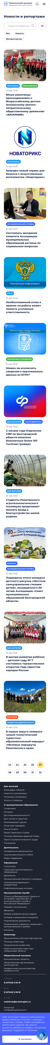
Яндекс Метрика (10, 1019)
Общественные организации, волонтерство (19, 963)
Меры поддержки (13, 858)
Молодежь (13, 86)
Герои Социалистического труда (21, 839)
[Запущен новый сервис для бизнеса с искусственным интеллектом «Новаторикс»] (25, 141)
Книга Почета (11, 829)
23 (9, 764)
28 (9, 772)
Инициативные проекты (16, 959)
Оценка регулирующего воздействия (16, 883)
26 (32, 764)
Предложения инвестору (17, 945)
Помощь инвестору (14, 941)
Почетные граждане (14, 825)
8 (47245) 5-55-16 (12, 982)
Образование (30, 86)
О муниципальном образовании (21, 805)
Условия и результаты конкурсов (21, 917)
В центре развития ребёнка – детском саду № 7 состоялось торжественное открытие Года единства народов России (25, 663)
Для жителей (14, 422)
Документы (9, 875)
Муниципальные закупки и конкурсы (23, 879)
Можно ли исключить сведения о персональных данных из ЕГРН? (24, 371)
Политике (32, 1030)
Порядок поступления (15, 907)
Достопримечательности (17, 815)
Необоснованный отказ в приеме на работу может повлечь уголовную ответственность (23, 307)
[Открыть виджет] (42, 1034)
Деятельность (11, 847)
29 (17, 772)
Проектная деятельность (20, 722)
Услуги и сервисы (13, 800)
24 (17, 764)
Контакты (8, 930)
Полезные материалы (15, 797)
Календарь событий (14, 790)
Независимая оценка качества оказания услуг (19, 969)
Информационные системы (18, 888)
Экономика (13, 162)
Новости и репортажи (15, 793)
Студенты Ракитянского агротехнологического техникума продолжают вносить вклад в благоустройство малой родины (23, 508)
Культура (12, 717)
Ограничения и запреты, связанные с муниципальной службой (23, 925)
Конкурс (11, 563)
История (8, 812)
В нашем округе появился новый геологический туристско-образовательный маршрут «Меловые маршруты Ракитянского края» (25, 740)
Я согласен (25, 1039)
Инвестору (9, 934)
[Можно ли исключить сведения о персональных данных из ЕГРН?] (25, 338)
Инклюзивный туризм (15, 822)
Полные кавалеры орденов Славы (21, 836)
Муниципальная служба (20, 224)
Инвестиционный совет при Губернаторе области (18, 949)
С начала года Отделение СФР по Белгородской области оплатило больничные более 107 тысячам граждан (23, 437)
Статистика (9, 866)
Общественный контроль (17, 955)
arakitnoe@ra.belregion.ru (17, 1002)
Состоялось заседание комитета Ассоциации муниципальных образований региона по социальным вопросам (23, 240)
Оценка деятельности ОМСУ (18, 854)
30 (24, 772)
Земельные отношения (19, 359)
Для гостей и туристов (15, 818)
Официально (11, 863)
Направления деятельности (18, 851)
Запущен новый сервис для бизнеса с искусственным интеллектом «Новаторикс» (25, 174)
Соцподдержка (33, 422)
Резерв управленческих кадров (20, 914)
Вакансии (9, 910)
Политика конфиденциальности (15, 1008)
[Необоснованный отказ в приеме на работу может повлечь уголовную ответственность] (25, 272)
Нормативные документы (17, 920)
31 (32, 772)
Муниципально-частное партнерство (23, 938)
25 (25, 764)
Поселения (9, 843)
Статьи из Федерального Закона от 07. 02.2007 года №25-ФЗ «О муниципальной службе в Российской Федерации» (22, 900)
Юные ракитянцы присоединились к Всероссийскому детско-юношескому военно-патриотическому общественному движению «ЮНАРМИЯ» (25, 104)
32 (40, 772)
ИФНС (10, 293)
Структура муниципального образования (18, 870)
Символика (10, 808)
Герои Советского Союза (16, 832)
